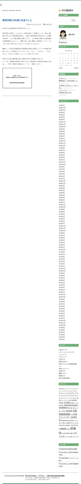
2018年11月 (62, 228)
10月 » (76, 68)
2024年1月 (62, 119)
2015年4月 (62, 311)
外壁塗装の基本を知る (65, 92)
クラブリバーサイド (72, 388)
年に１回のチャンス (69, 423)
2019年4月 (62, 216)
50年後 (60, 388)
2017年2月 (62, 264)
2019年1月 (62, 223)
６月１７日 (76, 436)
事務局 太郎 (48, 24)
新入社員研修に (66, 425)
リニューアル (68, 398)
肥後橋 (67, 433)
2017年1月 (62, 266)
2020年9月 (62, 185)
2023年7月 (62, 129)
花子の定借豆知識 (64, 378)
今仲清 (67, 402)
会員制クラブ (73, 403)
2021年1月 (62, 178)
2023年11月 (62, 124)
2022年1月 (62, 159)
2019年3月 (62, 219)
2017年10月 (62, 249)
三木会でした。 (63, 78)
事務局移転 (74, 400)
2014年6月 (62, 334)
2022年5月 (62, 155)
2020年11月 (62, 183)
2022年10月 (62, 145)
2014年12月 (62, 320)
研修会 (61, 376)
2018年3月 (62, 245)
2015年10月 (62, 297)
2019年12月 (62, 204)
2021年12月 (62, 162)
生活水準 (73, 425)
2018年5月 (62, 240)
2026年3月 (62, 105)
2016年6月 (62, 280)
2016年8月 (62, 275)
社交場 (63, 433)
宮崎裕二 (72, 420)
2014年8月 (62, 330)
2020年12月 (62, 181)
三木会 (61, 359)
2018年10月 (62, 230)
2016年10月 (62, 271)
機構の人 (61, 373)
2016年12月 (62, 268)
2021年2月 (62, 176)
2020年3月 (62, 197)
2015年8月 (62, 301)
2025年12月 (62, 107)
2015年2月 (62, 316)
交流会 (61, 403)
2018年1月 (62, 247)
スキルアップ (72, 393)
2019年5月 (62, 214)
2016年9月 (62, 273)
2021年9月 (62, 167)
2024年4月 (62, 117)
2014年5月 (62, 337)
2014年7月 (62, 332)
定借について (62, 368)
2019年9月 (62, 209)
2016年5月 (62, 282)
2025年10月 (62, 110)
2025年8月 (62, 112)
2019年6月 (62, 211)
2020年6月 (62, 193)
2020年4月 (62, 195)
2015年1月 (62, 318)
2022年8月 (62, 148)
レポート (61, 357)
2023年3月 (62, 136)
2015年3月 (62, 313)
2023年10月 (62, 126)
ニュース (61, 354)
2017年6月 (62, 256)
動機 (71, 408)
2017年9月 (62, 252)
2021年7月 (62, 169)
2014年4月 (62, 339)
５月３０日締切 (69, 436)
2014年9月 (62, 327)
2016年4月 (62, 285)
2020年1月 (62, 202)
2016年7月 (62, 278)
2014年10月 (62, 325)
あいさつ (65, 388)
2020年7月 (62, 190)
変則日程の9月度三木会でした (17, 20)
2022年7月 (62, 150)
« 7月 (60, 68)
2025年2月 (62, 115)
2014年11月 (62, 323)
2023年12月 (62, 122)
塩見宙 (69, 410)
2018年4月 (62, 242)
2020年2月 (62, 200)
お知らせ (61, 350)
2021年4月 (62, 174)
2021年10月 (62, 164)
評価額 (71, 433)
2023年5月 (62, 133)
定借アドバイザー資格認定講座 (68, 364)
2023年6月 (62, 131)
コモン (70, 391)
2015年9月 (62, 299)
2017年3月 (62, 261)
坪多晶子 (63, 411)
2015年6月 (62, 306)
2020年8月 (62, 188)
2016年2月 (62, 290)
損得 (61, 425)
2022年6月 (62, 152)
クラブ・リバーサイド (65, 352)
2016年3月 (62, 287)
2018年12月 (62, 226)
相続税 (63, 428)
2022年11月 (62, 143)
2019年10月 (62, 207)
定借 (72, 414)
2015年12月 (62, 294)
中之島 (69, 400)
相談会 (68, 429)
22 (68, 63)
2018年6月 (62, 238)
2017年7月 (62, 254)
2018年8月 (62, 233)
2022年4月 (62, 157)
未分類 (61, 371)
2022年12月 (62, 141)
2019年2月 (62, 221)
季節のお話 (62, 361)
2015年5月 (62, 308)
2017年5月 (62, 259)
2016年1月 (62, 292)
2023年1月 (62, 138)
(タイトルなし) (63, 90)
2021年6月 (62, 171)
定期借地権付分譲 (65, 420)
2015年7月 (62, 304)
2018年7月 (62, 235)
